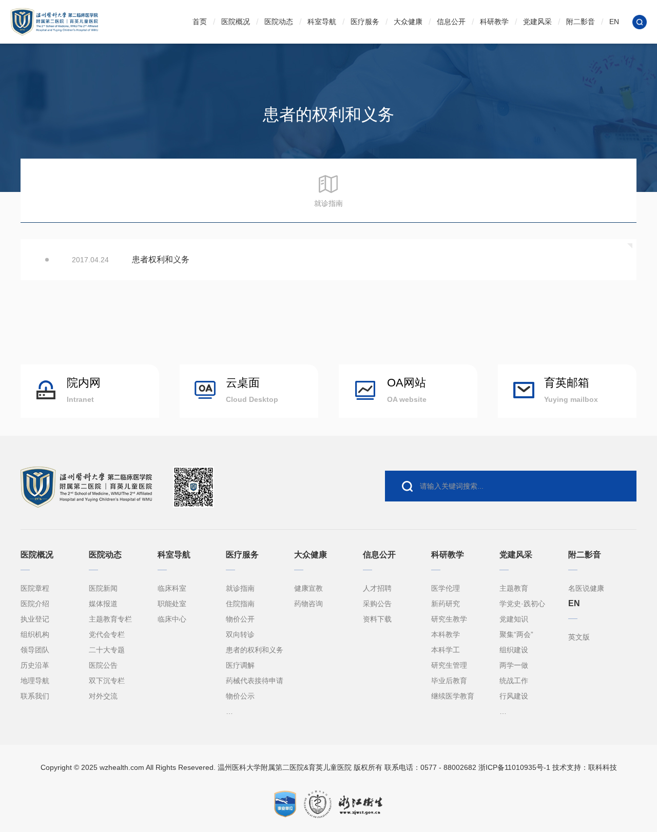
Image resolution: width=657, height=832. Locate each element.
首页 (199, 21)
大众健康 (408, 21)
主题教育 (513, 588)
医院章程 (35, 588)
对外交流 (103, 696)
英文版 (579, 637)
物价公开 (240, 619)
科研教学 (494, 21)
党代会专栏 (107, 634)
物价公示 (240, 696)
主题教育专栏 (110, 619)
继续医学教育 (452, 696)
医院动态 (278, 21)
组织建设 (513, 650)
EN (614, 21)
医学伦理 (445, 588)
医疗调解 (240, 665)
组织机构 (35, 634)
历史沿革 (35, 665)
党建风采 (537, 21)
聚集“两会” (516, 634)
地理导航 (35, 680)
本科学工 (445, 650)
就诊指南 (240, 588)
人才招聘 (377, 588)
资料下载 (377, 619)
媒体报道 (103, 603)
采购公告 (377, 603)
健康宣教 (308, 588)
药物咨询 (308, 603)
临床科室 (172, 588)
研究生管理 (449, 665)
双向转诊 (240, 634)
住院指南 (240, 603)
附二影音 (580, 21)
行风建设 (513, 696)
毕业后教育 (449, 680)
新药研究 (445, 603)
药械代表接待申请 (254, 680)
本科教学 (445, 634)
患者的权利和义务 (254, 650)
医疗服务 (365, 21)
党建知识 (513, 619)
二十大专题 (107, 650)
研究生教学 (449, 619)
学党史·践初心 (522, 603)
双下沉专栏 (107, 680)
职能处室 (172, 603)
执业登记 (35, 619)
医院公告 (103, 665)
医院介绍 (35, 603)
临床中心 (172, 619)
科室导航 (321, 21)
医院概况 (235, 21)
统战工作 (513, 680)
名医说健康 (586, 588)
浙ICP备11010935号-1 (514, 767)
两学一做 (513, 665)
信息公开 (451, 21)
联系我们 (35, 696)
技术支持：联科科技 (584, 767)
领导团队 (35, 650)
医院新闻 (103, 588)
